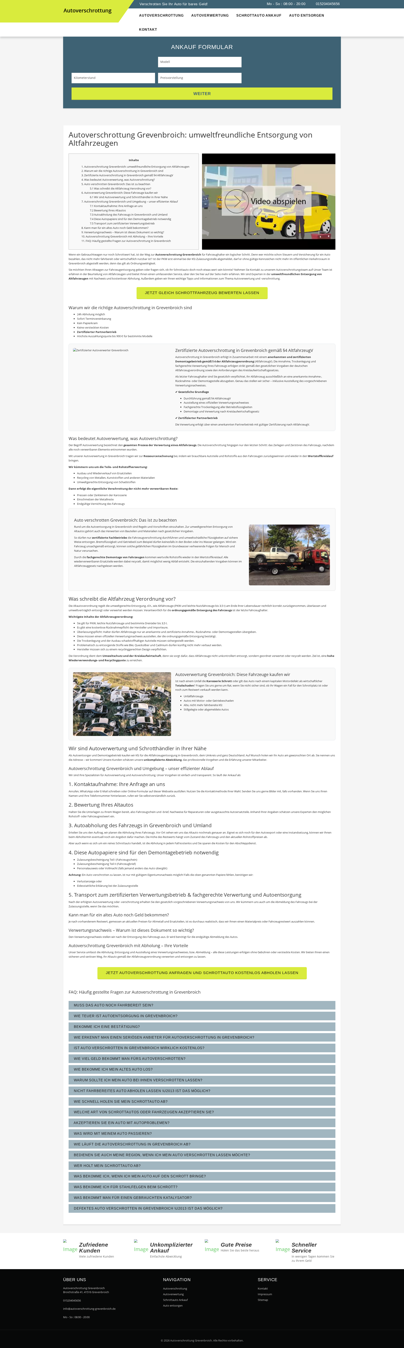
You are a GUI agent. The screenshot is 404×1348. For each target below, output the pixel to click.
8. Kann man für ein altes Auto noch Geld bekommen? (115, 228)
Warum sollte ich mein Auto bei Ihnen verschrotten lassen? (137, 1080)
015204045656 (327, 4)
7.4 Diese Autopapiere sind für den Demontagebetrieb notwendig (130, 219)
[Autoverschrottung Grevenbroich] (67, 4)
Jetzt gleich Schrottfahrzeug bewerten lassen (202, 293)
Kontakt (263, 1288)
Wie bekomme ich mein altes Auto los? (113, 1069)
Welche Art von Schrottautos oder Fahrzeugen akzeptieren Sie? (143, 1112)
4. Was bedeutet (91, 180)
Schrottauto (123, 843)
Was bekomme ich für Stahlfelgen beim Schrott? (125, 1187)
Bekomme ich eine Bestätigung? (106, 1027)
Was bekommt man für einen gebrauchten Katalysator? (132, 1198)
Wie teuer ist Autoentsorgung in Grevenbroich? (125, 1016)
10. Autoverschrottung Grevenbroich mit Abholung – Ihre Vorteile (122, 236)
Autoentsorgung (101, 527)
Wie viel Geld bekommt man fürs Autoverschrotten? (129, 1058)
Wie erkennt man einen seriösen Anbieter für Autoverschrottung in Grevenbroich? (163, 1037)
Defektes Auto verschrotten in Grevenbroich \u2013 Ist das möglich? (148, 1208)
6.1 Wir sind (97, 197)
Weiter (202, 93)
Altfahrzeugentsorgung (163, 755)
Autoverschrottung (175, 1288)
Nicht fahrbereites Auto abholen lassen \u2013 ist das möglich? (141, 1091)
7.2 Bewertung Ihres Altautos (108, 210)
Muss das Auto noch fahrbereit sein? (113, 1005)
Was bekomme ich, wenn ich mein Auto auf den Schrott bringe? (139, 1176)
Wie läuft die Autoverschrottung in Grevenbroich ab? (132, 1144)
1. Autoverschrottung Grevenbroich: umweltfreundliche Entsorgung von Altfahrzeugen (135, 166)
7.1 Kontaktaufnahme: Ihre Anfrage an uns (116, 206)
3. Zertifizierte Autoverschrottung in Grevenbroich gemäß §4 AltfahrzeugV (127, 175)
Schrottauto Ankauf (175, 1300)
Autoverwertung (112, 180)
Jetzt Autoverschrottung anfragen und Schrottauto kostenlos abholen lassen (202, 973)
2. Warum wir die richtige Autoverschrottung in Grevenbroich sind (122, 171)
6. (82, 193)
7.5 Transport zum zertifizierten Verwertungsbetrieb (122, 223)
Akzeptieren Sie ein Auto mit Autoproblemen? (121, 1123)
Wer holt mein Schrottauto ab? (107, 1166)
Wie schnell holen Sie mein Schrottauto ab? (120, 1101)
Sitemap (263, 1300)
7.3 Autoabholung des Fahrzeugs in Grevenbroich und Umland (128, 214)
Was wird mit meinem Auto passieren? (112, 1133)
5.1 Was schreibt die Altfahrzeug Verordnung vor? (120, 188)
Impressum (265, 1294)
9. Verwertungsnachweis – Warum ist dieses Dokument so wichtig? (122, 232)
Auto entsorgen (173, 1305)
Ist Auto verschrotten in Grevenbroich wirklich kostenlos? (139, 1048)
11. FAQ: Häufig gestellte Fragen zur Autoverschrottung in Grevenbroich (126, 241)
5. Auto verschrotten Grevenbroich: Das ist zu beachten (115, 184)
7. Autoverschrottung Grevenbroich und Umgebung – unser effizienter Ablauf (129, 201)
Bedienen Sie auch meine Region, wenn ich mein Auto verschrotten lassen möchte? (161, 1155)
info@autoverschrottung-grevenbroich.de (89, 1309)
